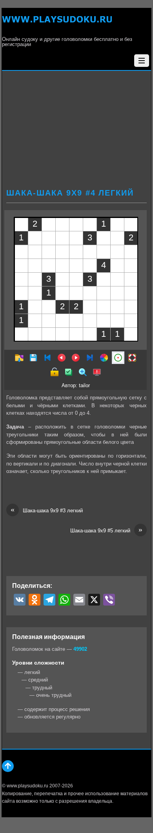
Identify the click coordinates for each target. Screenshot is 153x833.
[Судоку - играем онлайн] (57, 23)
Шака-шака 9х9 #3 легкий (47, 510)
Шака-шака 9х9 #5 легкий (106, 530)
